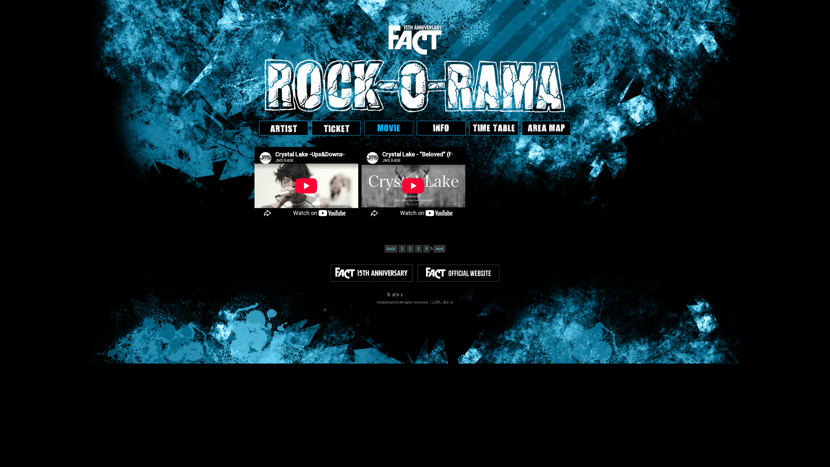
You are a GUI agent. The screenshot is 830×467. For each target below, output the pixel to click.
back (391, 248)
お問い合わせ (443, 302)
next (439, 248)
